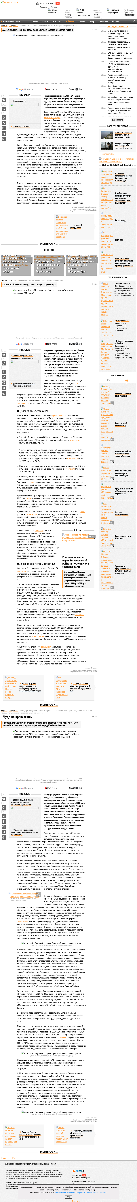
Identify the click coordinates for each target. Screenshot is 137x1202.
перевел (31, 482)
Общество (70, 21)
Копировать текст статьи (4, 139)
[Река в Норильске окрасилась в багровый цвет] (107, 473)
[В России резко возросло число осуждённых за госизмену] (107, 328)
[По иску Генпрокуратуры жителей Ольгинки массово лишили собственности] (107, 395)
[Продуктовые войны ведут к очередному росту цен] (107, 220)
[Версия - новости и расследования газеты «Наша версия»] (18, 6)
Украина (34, 21)
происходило (58, 415)
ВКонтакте (79, 1171)
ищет (83, 511)
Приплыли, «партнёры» (129, 13)
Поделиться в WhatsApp (4, 123)
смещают (39, 530)
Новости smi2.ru (8, 1158)
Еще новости (117, 120)
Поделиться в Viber (4, 128)
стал (77, 383)
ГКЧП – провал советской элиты (98, 18)
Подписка (43, 7)
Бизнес (83, 21)
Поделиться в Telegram (4, 133)
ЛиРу (82, 1171)
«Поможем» (22, 921)
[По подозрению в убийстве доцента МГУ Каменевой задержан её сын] (62, 687)
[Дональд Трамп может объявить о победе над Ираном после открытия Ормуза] (11, 687)
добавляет (46, 647)
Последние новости (117, 26)
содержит (21, 571)
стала (28, 498)
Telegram (76, 1171)
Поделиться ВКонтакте (4, 100)
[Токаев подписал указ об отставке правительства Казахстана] (62, 1134)
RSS (73, 1171)
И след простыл (68, 16)
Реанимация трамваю (21, 126)
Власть (45, 21)
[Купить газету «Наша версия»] (38, 3)
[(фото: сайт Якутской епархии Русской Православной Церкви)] (25, 895)
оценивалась (23, 403)
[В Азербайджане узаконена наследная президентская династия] (107, 239)
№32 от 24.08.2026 (46, 3)
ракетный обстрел (52, 117)
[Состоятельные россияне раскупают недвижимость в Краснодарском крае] (107, 262)
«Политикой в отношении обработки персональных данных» (81, 1192)
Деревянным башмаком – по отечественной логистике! (23, 384)
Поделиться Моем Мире (4, 109)
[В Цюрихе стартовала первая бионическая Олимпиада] (107, 177)
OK (68, 1197)
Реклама (54, 7)
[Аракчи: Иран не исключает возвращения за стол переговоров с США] (11, 1136)
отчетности (75, 440)
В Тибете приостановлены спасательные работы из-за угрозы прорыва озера (24, 832)
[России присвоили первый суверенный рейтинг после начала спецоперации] (78, 544)
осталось (79, 614)
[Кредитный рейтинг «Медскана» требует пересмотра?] (107, 491)
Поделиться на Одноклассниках (4, 117)
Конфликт (57, 21)
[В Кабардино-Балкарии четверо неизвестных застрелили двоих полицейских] (107, 198)
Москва (115, 21)
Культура (104, 21)
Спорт (92, 21)
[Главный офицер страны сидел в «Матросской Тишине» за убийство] (107, 537)
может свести (37, 636)
